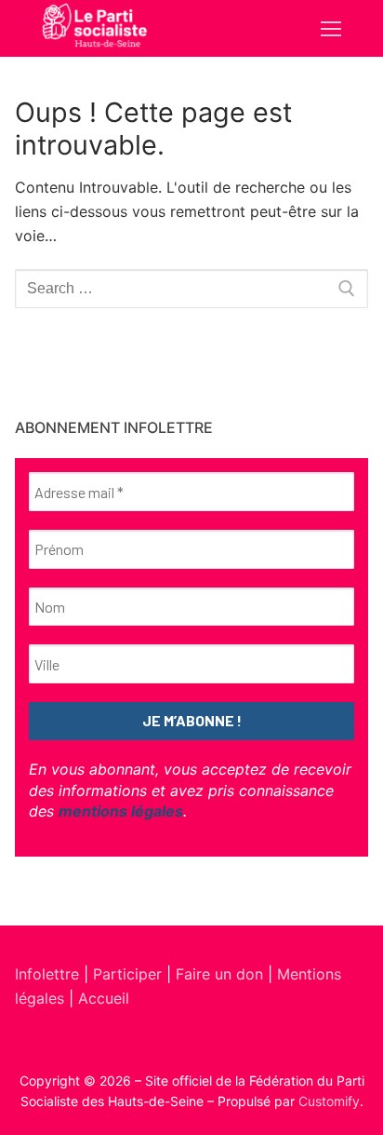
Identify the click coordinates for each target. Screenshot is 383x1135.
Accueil (103, 998)
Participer (129, 974)
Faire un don (219, 974)
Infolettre (49, 974)
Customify (329, 1101)
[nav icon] (331, 28)
